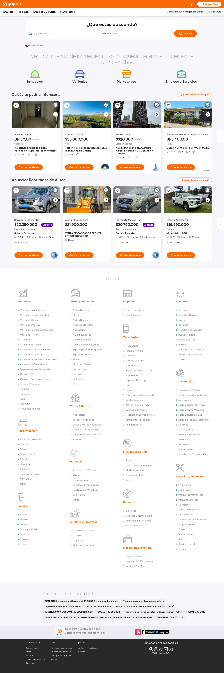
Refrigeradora (133, 424)
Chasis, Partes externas (86, 344)
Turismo (182, 549)
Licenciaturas (80, 480)
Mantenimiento (186, 449)
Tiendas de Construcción (192, 454)
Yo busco (78, 439)
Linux (128, 385)
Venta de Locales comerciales (36, 329)
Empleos (129, 301)
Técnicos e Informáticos (86, 484)
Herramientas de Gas (190, 414)
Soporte (29, 655)
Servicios (183, 439)
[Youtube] (170, 649)
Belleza (22, 506)
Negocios (25, 403)
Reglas (54, 659)
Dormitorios (26, 464)
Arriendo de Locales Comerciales (38, 359)
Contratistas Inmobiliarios (192, 395)
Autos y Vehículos (82, 301)
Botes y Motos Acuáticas (87, 424)
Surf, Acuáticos (134, 525)
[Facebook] (151, 649)
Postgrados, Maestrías (85, 490)
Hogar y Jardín (27, 431)
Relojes (24, 539)
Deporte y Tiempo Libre (139, 515)
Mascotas (182, 301)
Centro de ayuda (213, 12)
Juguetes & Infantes (84, 522)
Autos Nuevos (81, 320)
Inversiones (184, 484)
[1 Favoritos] (16, 105)
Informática (132, 365)
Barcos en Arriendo (83, 419)
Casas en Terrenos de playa (35, 379)
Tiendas (81, 651)
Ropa (23, 544)
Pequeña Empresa (188, 499)
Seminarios (79, 494)
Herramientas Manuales (191, 409)
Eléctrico (183, 424)
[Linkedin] (165, 649)
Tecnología (130, 337)
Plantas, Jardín (28, 454)
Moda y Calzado (29, 529)
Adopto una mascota (190, 354)
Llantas (77, 374)
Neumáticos (79, 369)
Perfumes (25, 534)
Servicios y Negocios (189, 476)
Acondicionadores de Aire (140, 414)
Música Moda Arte (135, 452)
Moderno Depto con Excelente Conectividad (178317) (154, 611)
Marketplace (67, 11)
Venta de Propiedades (32, 310)
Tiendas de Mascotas (190, 329)
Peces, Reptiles (186, 339)
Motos (76, 315)
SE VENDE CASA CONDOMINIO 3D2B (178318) (68, 611)
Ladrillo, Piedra (186, 429)
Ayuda (28, 651)
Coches (77, 535)
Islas (22, 398)
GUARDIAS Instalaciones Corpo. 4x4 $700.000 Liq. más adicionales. (81, 601)
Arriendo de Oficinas (31, 354)
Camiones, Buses (82, 339)
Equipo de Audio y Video (139, 370)
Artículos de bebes (83, 530)
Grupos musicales (136, 475)
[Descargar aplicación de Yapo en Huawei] (138, 632)
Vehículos (24, 11)
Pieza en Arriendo (30, 384)
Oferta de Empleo (135, 310)
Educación (77, 461)
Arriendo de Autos (83, 324)
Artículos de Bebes (30, 439)
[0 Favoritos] (168, 105)
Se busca (25, 469)
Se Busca (78, 379)
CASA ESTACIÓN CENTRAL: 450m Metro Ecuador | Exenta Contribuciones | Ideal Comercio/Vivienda (98, 617)
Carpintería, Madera (189, 390)
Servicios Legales (187, 544)
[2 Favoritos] (117, 105)
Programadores (187, 524)
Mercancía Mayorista (137, 548)
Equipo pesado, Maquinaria (88, 349)
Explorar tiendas (174, 12)
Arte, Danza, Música (84, 470)
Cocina (24, 444)
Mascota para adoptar (191, 349)
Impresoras (132, 375)
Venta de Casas (29, 320)
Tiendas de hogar (30, 474)
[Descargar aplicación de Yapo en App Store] (149, 632)
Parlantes (131, 390)
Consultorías (185, 514)
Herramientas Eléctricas (191, 404)
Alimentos (184, 310)
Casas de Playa (28, 374)
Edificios (24, 389)
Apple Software (134, 350)
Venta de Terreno (30, 334)
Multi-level (184, 490)
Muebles (24, 459)
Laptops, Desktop (136, 380)
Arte (128, 460)
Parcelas (25, 394)
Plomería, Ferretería (189, 434)
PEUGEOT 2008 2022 (108, 611)
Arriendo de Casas (30, 344)
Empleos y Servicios (45, 11)
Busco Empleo (133, 315)
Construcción (185, 381)
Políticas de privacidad (61, 651)
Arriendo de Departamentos (36, 349)
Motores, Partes (82, 364)
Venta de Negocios (189, 509)
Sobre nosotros (33, 648)
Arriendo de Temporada (33, 364)
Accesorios (79, 329)
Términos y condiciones (61, 648)
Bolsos (23, 514)
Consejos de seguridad (193, 12)
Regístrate (30, 663)
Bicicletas (131, 510)
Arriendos (25, 339)
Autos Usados (81, 310)
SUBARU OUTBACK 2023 (170, 617)
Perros (182, 344)
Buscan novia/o (186, 334)
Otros (23, 483)
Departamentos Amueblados (36, 369)
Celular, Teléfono (135, 360)
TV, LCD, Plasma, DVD (137, 404)
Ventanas (25, 478)
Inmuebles (9, 11)
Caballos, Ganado (188, 315)
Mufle (76, 359)
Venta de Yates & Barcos (87, 434)
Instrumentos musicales (139, 465)
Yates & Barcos (80, 406)
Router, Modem (134, 400)
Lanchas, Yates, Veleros (86, 429)
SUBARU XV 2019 (196, 611)
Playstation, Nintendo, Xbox (141, 395)
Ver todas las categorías (89, 648)
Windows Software (136, 409)
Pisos (23, 449)
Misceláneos (185, 400)
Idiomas (77, 475)
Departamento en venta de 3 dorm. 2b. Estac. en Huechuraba (77, 606)
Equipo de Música (82, 354)
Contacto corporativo (35, 659)
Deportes (129, 502)
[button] (55, 114)
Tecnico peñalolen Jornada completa (143, 601)
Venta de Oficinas (30, 324)
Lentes (24, 524)
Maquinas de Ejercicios (138, 520)
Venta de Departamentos (34, 315)
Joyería (24, 519)
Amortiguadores (82, 334)
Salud (181, 539)
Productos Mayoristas (190, 494)
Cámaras (131, 355)
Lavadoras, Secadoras (138, 419)
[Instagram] (156, 649)
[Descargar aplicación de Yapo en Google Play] (162, 632)
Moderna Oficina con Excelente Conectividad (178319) (145, 606)
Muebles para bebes (84, 545)
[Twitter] (160, 649)
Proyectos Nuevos (30, 408)
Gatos (181, 320)
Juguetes (78, 540)
